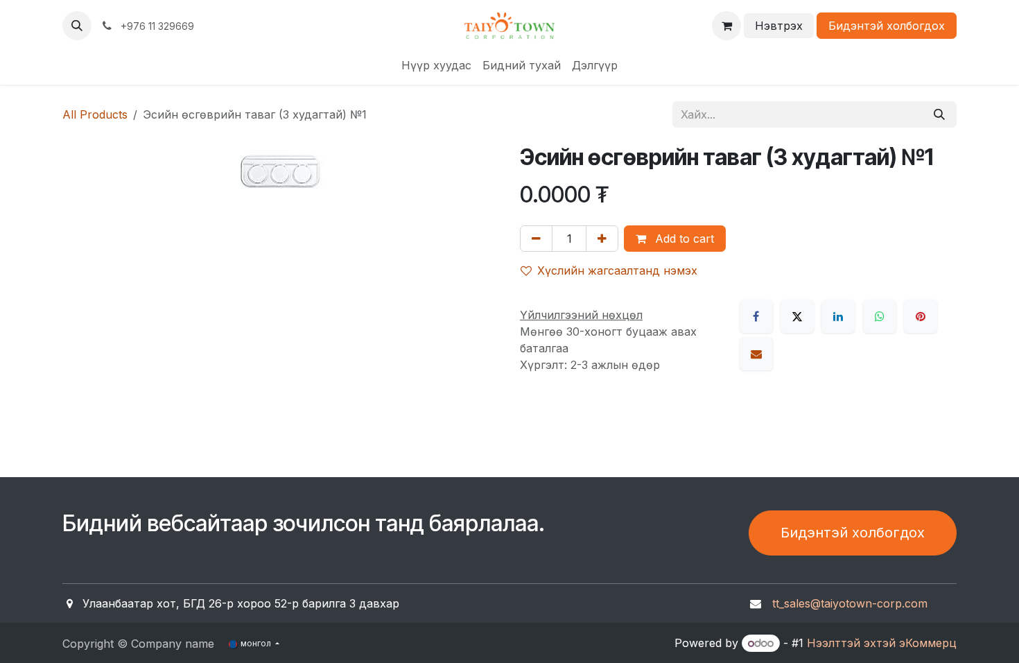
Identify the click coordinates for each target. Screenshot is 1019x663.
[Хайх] (939, 114)
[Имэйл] (756, 353)
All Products (95, 114)
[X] (797, 316)
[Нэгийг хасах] (536, 238)
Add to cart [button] (683, 239)
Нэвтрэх (779, 26)
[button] (77, 25)
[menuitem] (436, 65)
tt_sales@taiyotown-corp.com (849, 603)
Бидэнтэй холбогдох (886, 26)
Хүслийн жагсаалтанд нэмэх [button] (617, 270)
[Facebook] (756, 316)
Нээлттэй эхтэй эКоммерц (882, 643)
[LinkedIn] (838, 316)
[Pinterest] (920, 316)
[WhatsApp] (879, 316)
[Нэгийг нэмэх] (602, 238)
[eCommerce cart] (726, 25)
